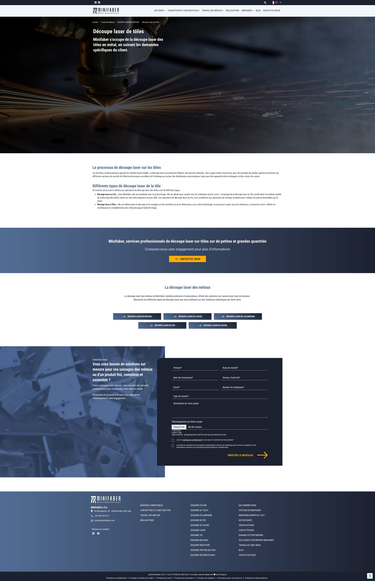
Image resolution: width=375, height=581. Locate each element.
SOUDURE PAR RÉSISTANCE (202, 555)
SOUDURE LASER (197, 530)
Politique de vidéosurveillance (256, 578)
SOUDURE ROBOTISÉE (200, 545)
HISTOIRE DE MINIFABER (250, 510)
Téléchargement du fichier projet (187, 421)
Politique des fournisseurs (184, 578)
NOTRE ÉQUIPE (245, 520)
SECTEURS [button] (159, 10)
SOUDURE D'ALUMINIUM (201, 515)
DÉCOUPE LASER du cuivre (215, 325)
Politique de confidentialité (116, 578)
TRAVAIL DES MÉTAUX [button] (212, 10)
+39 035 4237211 (102, 516)
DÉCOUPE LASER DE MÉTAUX (140, 316)
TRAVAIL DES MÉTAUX (150, 515)
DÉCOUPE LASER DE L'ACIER (190, 316)
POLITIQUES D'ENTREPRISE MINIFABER (256, 540)
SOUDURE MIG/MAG (199, 540)
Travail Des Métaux (108, 22)
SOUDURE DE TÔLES (199, 510)
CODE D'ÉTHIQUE (246, 530)
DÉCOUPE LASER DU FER (165, 325)
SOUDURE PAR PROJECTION (202, 550)
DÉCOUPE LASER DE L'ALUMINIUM (240, 316)
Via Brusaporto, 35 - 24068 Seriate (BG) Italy (112, 511)
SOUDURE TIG (196, 535)
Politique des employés (206, 578)
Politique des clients (164, 578)
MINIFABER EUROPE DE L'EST (252, 515)
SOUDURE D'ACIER (198, 505)
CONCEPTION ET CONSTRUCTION (155, 510)
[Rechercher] (266, 3)
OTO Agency (222, 575)
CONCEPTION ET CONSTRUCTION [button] (183, 10)
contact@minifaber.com (105, 520)
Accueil (95, 22)
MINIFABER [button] (247, 10)
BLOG (258, 10)
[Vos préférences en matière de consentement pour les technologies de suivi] (370, 576)
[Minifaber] (107, 11)
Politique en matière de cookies (142, 578)
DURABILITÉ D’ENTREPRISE (251, 535)
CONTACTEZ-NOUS (271, 10)
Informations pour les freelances (230, 578)
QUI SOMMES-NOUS (247, 505)
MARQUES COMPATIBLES (151, 505)
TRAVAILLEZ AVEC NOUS (250, 545)
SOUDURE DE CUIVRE (199, 525)
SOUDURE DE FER (198, 520)
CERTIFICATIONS (246, 525)
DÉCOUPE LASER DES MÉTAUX (128, 22)
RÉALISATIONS (232, 10)
